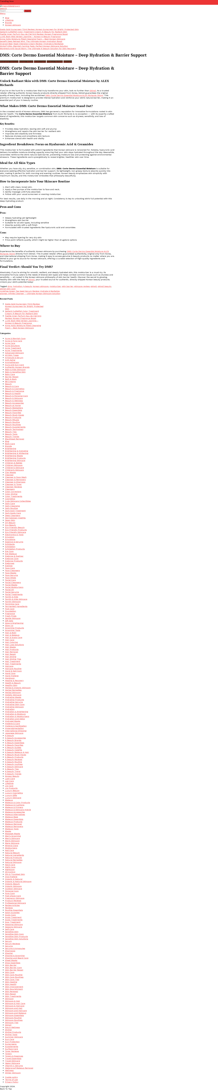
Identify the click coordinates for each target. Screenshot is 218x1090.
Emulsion (9, 537)
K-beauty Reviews (13, 759)
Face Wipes (10, 577)
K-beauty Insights (13, 750)
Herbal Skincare (13, 692)
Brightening (10, 448)
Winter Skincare (13, 1073)
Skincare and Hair (13, 1008)
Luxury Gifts (11, 795)
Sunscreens (11, 1044)
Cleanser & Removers (15, 479)
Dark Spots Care (13, 513)
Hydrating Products (14, 699)
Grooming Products (14, 628)
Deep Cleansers (12, 515)
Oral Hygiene (11, 876)
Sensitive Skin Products (16, 936)
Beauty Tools (11, 434)
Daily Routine (11, 508)
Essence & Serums (14, 542)
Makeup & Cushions (14, 805)
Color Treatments (13, 496)
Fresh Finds (10, 616)
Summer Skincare (14, 1037)
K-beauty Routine (13, 762)
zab (13, 3)
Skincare (67, 61)
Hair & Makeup (12, 635)
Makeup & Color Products (17, 802)
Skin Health (10, 984)
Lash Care (10, 778)
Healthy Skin (11, 685)
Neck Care (10, 865)
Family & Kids (11, 597)
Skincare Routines (14, 1020)
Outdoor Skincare (13, 888)
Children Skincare (13, 465)
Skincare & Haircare (14, 1006)
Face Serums (11, 575)
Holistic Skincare (13, 695)
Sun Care (9, 1039)
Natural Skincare (13, 862)
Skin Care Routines (14, 977)
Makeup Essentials (14, 819)
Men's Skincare (12, 838)
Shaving (9, 953)
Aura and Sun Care (14, 365)
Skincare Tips (11, 1022)
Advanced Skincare (14, 353)
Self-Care (9, 929)
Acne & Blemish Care (15, 338)
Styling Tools (11, 1034)
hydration (17, 286)
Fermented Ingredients (16, 606)
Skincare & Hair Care (15, 1003)
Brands (8, 22)
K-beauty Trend (12, 771)
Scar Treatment (12, 922)
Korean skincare (13, 25)
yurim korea (21, 3)
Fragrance (10, 613)
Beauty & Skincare (14, 398)
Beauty (8, 384)
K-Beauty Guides (13, 747)
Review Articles (12, 905)
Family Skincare (13, 601)
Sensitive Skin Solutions (16, 939)
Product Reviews (55, 61)
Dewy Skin (10, 520)
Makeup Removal (13, 824)
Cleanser (9, 475)
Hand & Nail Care (13, 671)
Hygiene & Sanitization (16, 726)
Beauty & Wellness (14, 400)
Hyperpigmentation (14, 728)
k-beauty (27, 286)
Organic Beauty (12, 884)
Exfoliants (10, 544)
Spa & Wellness (12, 1027)
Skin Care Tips (12, 979)
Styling (8, 1030)
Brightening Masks (14, 455)
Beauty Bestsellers (14, 408)
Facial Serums (12, 592)
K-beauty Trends (13, 774)
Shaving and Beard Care (16, 958)
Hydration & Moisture (15, 714)
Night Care (10, 867)
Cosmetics (10, 499)
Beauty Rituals (12, 420)
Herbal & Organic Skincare (18, 688)
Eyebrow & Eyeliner (14, 556)
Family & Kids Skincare (16, 599)
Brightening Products (15, 458)
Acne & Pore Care (13, 341)
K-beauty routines (14, 764)
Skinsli (93, 90)
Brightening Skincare (15, 460)
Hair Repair (10, 654)
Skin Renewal (11, 991)
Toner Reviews (12, 1051)
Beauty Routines (13, 424)
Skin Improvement (14, 987)
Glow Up (9, 625)
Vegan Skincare (12, 1063)
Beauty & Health (13, 393)
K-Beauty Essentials (14, 743)
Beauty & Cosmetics (14, 389)
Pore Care (10, 893)
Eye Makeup (11, 554)
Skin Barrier (11, 965)
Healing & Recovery (14, 680)
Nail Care (9, 850)
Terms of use (11, 1079)
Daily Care (10, 503)
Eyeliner (9, 566)
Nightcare (10, 869)
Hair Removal (11, 652)
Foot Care (9, 609)
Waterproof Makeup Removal (19, 1068)
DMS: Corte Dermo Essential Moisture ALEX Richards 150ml (74, 95)
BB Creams (10, 381)
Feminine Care (12, 604)
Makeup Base (11, 817)
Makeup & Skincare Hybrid (18, 809)
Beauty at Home (13, 405)
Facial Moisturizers (14, 587)
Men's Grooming (13, 836)
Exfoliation (10, 546)
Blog (7, 18)
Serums (9, 946)
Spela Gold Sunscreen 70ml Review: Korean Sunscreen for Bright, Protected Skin (39, 29)
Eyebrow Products (14, 561)
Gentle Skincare (12, 618)
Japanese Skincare (14, 733)
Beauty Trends (12, 436)
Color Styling (11, 494)
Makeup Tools (12, 829)
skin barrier (67, 286)
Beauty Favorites (13, 412)
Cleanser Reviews (13, 487)
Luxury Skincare (13, 798)
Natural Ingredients (14, 855)
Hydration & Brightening (16, 711)
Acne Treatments (13, 350)
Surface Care (11, 1049)
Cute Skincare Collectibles (18, 501)
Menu (3, 13)
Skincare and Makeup (15, 1013)
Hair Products (12, 649)
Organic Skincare (13, 886)
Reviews (9, 908)
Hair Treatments (13, 664)
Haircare (9, 666)
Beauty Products (13, 417)
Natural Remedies (13, 860)
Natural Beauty (12, 853)
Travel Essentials (13, 1058)
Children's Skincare (14, 467)
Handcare (10, 678)
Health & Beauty (13, 683)
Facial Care (10, 580)
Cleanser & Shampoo (15, 482)
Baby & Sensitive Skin (15, 372)
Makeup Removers (14, 826)
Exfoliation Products (15, 549)
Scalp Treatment (13, 917)
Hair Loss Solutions (14, 644)
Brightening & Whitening (16, 453)
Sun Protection (12, 1042)
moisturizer (55, 286)
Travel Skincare (12, 1061)
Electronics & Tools (14, 534)
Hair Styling (10, 656)
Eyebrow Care (11, 558)
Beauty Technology (14, 429)
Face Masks (10, 573)
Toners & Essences (14, 1056)
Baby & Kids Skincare (15, 369)
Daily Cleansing (12, 506)
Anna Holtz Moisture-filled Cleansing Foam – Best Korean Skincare (32, 39)
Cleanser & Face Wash (15, 477)
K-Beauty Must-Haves (15, 754)
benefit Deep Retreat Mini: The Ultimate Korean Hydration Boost (31, 41)
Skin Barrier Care (13, 967)
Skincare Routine (13, 1018)
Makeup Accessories (15, 812)
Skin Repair (10, 994)
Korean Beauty (26, 61)
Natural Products (13, 857)
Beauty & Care (12, 386)
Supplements (11, 1046)
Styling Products (13, 1032)
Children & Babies (13, 463)
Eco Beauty (10, 525)
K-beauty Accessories (15, 738)
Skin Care (9, 972)
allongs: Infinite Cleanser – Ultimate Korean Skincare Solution (30, 293)
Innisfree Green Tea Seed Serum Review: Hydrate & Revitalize (30, 291)
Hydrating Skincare (9, 61)
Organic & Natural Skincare (18, 881)
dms (10, 286)
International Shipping (15, 731)
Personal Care (12, 891)
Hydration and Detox (15, 719)
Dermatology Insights (15, 518)
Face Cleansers (12, 570)
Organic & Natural (13, 879)
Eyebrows (9, 563)
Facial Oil (9, 589)
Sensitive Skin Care (14, 934)
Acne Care (10, 343)
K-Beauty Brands (13, 740)
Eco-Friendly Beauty (15, 527)
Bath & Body (11, 379)
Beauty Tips (11, 432)
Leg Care (9, 781)
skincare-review (81, 286)
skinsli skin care (8, 289)
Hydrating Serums (14, 702)
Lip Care (9, 786)
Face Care (10, 568)
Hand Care (10, 673)
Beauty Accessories (14, 403)
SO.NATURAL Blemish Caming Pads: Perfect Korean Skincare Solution (34, 46)
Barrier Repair (12, 377)
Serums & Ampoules (15, 948)
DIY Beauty (10, 522)
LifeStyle (9, 20)
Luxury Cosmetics (14, 793)
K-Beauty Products (14, 757)
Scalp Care (10, 915)
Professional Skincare (15, 903)
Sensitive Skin (11, 931)
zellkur (8, 3)
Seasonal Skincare (14, 924)
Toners (8, 1053)
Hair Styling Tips (13, 659)
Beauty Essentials (13, 410)
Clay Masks (10, 472)
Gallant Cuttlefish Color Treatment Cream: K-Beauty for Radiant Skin (33, 32)
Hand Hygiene (12, 676)
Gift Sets (9, 621)
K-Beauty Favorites (14, 745)
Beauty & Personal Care (16, 396)
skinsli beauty (104, 286)
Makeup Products (13, 821)
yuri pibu (31, 3)
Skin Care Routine (13, 975)
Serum (8, 941)
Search (3, 8)
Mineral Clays (11, 845)
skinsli (94, 286)
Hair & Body (10, 632)
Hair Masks (10, 647)
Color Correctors (13, 491)
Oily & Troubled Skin (15, 874)
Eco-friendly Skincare (15, 532)
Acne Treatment (13, 348)
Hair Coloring (11, 642)
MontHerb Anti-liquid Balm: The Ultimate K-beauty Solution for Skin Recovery (38, 48)
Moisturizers (40, 61)
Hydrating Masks (13, 697)
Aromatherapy (12, 362)
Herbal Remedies (13, 690)
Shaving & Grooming (15, 955)
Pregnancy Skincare (14, 898)
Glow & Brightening (14, 623)
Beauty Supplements (15, 427)
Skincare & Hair (12, 1001)
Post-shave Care (13, 896)
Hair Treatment (12, 661)
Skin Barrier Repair (14, 970)
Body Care (10, 444)
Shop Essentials (12, 963)
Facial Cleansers (13, 582)
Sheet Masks (11, 960)
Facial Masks (11, 585)
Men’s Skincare (12, 841)
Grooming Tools (12, 630)
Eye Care (9, 551)
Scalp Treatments (13, 920)
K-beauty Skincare (14, 766)
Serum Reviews (12, 943)
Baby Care (10, 374)
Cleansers (10, 489)
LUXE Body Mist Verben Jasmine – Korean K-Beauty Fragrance (30, 36)
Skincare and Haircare (16, 1010)
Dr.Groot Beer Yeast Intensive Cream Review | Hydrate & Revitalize (31, 44)
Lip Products (11, 788)
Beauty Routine (12, 422)
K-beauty (9, 735)
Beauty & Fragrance (14, 391)
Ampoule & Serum (14, 357)
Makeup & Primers (14, 807)
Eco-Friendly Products (16, 530)
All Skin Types (12, 355)
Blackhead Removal (14, 439)
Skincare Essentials (14, 1015)
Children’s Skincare (14, 470)
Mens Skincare (12, 843)
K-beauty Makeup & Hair (17, 752)
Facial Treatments (14, 594)
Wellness (9, 1070)
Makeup (9, 800)
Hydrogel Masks (12, 721)
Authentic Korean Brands (17, 367)
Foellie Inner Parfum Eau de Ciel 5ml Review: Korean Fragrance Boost (34, 34)
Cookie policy (11, 1077)
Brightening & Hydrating (16, 451)
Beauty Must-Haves (14, 415)
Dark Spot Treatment (15, 510)
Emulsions (10, 539)
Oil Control (10, 872)
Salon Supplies (12, 912)
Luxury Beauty (12, 790)
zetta (2, 3)
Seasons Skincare (13, 927)
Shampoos (10, 951)
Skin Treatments (13, 996)
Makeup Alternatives (15, 814)
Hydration (10, 709)
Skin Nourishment (14, 989)
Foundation (10, 611)
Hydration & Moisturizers (17, 716)
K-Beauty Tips (12, 769)
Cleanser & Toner (13, 484)
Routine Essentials (14, 910)
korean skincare (40, 286)
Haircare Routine (13, 668)
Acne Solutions (12, 345)
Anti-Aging (10, 360)
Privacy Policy (11, 1082)
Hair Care (9, 640)
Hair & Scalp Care (13, 637)
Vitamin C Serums (14, 1065)
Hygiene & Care (12, 723)
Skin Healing (11, 982)
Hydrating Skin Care (14, 704)
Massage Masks (12, 833)
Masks (8, 831)
